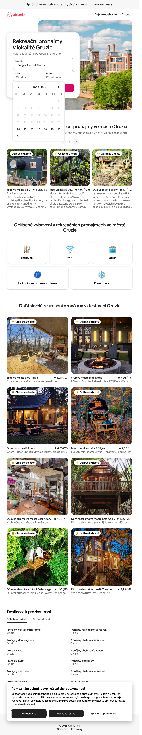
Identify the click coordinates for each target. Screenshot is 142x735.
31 (18, 136)
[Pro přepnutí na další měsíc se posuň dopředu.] (58, 87)
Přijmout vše (29, 713)
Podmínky (76, 729)
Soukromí (62, 729)
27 (38, 129)
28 (45, 129)
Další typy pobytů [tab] (17, 619)
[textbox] (28, 77)
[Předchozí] (63, 141)
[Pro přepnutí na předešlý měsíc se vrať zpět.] (19, 87)
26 (31, 129)
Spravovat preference (103, 713)
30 (58, 129)
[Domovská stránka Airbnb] (16, 14)
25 (25, 129)
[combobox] (43, 65)
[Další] (76, 141)
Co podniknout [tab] (41, 619)
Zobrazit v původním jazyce (96, 4)
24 (18, 129)
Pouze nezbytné (66, 713)
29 (52, 129)
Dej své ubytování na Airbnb (112, 14)
